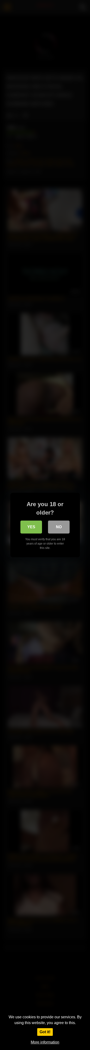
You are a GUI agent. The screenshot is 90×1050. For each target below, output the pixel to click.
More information (45, 1042)
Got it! (45, 1032)
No (59, 527)
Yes (31, 527)
